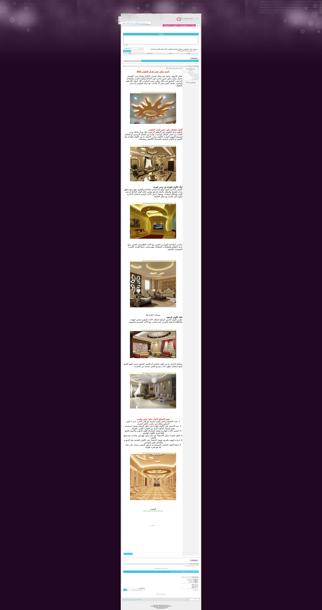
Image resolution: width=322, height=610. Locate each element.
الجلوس (188, 565)
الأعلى (123, 599)
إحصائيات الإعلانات (129, 599)
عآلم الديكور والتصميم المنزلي (158, 49)
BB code (195, 584)
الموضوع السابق (164, 568)
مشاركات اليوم (184, 25)
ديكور (186, 565)
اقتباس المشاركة (128, 554)
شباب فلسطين (187, 19)
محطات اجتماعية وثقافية (175, 49)
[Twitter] (119, 20)
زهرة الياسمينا (190, 69)
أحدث (195, 565)
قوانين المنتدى (195, 589)
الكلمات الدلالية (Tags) (194, 563)
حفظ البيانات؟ (126, 48)
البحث (192, 25)
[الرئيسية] (197, 25)
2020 (197, 565)
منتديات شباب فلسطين (190, 49)
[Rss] (119, 17)
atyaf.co (164, 608)
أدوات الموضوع (138, 60)
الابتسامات (196, 585)
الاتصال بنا (139, 599)
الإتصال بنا (166, 25)
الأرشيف (175, 25)
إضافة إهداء (126, 44)
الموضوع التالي (157, 568)
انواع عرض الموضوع (129, 60)
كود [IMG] (196, 586)
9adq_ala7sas (165, 607)
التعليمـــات (188, 53)
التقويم (170, 53)
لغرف (192, 565)
